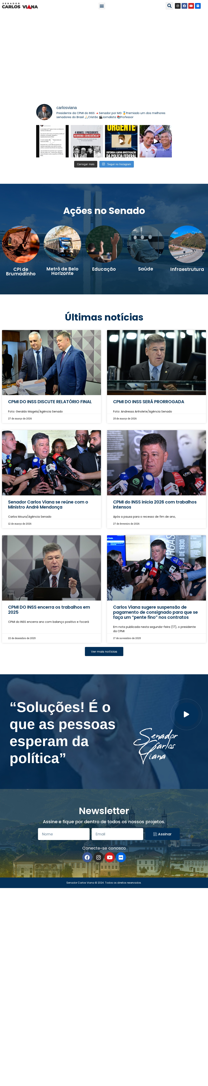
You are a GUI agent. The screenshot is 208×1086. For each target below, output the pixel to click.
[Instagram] (178, 6)
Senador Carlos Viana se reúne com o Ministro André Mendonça (48, 504)
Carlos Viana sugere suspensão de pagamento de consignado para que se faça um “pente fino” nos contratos (155, 612)
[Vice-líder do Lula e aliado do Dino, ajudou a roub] (156, 141)
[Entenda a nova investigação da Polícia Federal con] (121, 141)
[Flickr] (198, 6)
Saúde (145, 269)
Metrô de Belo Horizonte (62, 271)
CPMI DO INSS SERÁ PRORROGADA (148, 402)
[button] (102, 6)
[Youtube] (191, 6)
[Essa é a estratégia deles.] (52, 141)
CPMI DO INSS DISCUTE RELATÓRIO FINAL (50, 402)
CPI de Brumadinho (21, 271)
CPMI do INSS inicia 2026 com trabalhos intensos (155, 504)
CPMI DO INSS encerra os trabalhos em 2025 (49, 609)
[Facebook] (184, 6)
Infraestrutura (187, 269)
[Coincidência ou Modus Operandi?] (87, 141)
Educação (104, 269)
